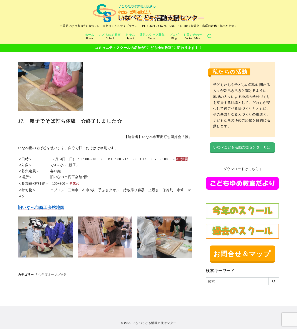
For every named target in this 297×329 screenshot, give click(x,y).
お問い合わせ (193, 36)
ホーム (89, 36)
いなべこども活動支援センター (154, 322)
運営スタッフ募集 (152, 36)
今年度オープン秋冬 (52, 274)
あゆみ (130, 36)
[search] (273, 281)
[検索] (209, 36)
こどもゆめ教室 (110, 36)
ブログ (174, 36)
